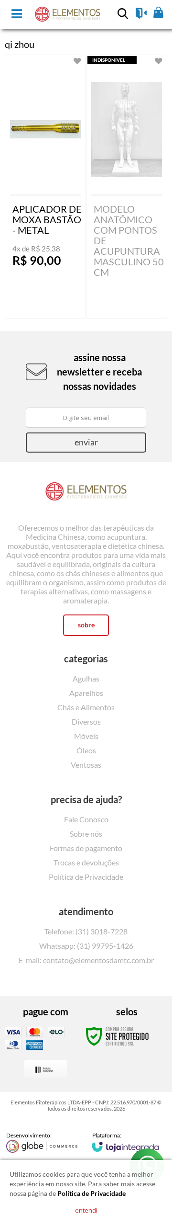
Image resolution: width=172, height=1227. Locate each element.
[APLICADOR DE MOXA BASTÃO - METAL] (45, 186)
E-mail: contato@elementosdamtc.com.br (86, 960)
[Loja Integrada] (125, 1142)
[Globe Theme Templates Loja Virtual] (42, 1142)
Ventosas (86, 764)
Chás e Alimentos (86, 707)
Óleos (86, 750)
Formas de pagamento (86, 847)
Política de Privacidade (86, 876)
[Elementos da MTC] (86, 494)
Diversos (86, 721)
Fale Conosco (86, 819)
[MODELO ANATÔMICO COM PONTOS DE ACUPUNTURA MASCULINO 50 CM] (126, 186)
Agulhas (86, 678)
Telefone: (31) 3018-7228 (86, 931)
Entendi (86, 1210)
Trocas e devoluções (86, 862)
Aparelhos (86, 692)
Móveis (86, 735)
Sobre (86, 625)
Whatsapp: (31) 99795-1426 (86, 945)
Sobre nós (86, 833)
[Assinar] (86, 442)
